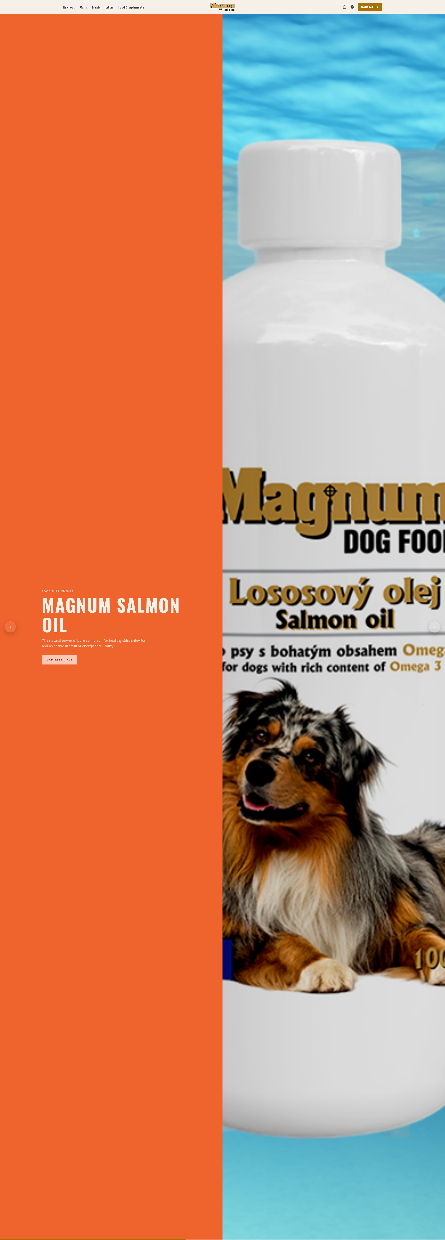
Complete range (59, 657)
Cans (83, 7)
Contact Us (369, 6)
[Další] (434, 627)
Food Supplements (131, 7)
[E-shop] (344, 7)
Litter (110, 7)
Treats (96, 7)
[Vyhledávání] (352, 6)
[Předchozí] (10, 627)
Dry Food (69, 7)
